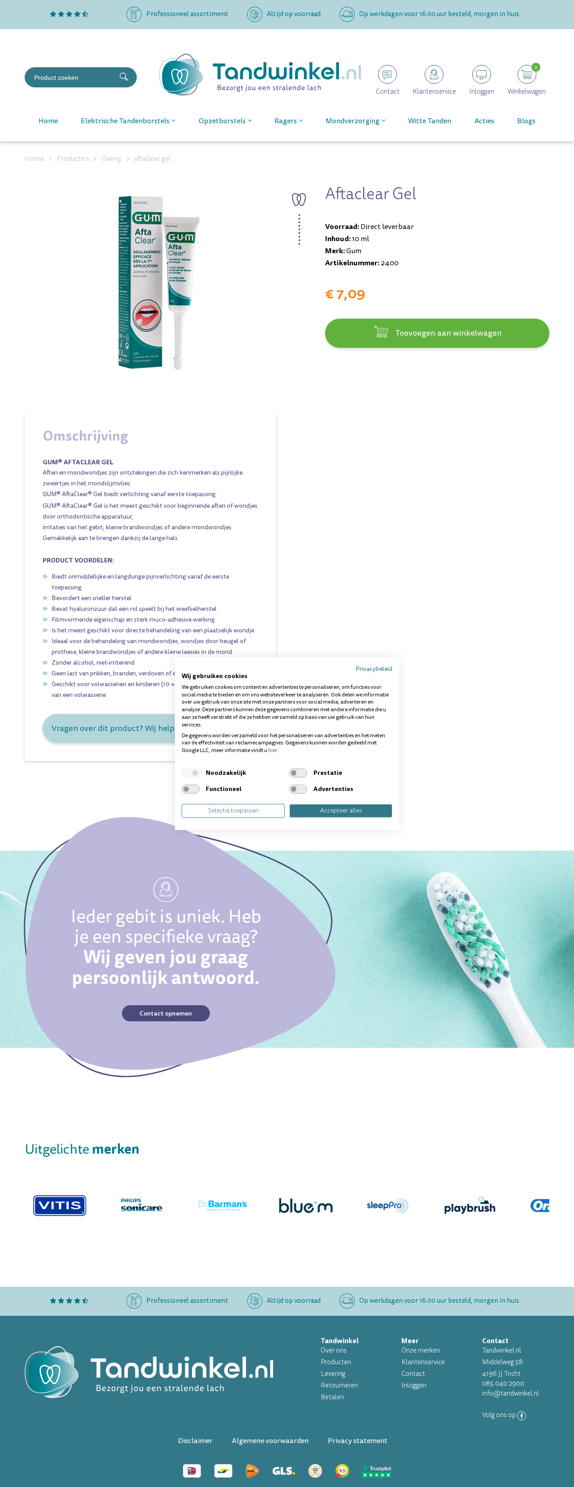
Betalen (332, 1397)
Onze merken (420, 1350)
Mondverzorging (352, 121)
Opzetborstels (222, 121)
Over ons (334, 1350)
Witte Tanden (429, 121)
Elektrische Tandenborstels (125, 121)
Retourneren (339, 1385)
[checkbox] (191, 773)
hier (272, 750)
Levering (333, 1374)
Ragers (285, 121)
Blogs (526, 121)
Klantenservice (423, 1362)
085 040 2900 (503, 1383)
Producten (336, 1362)
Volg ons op (499, 1415)
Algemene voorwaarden (270, 1441)
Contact (413, 1374)
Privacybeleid (374, 669)
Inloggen (413, 1385)
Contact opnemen (165, 1013)
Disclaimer (195, 1441)
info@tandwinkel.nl (510, 1393)
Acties (484, 121)
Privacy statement (357, 1441)
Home (48, 121)
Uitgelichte (82, 1149)
